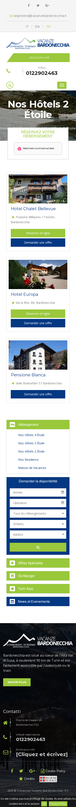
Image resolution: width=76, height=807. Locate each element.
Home (5, 128)
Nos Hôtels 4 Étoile (31, 435)
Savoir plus (17, 682)
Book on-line (40, 57)
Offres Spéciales (30, 562)
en (37, 27)
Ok (44, 804)
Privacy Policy (58, 804)
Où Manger (26, 575)
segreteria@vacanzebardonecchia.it (40, 16)
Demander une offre (38, 242)
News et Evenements (33, 601)
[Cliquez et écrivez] (42, 754)
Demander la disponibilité (38, 481)
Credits (29, 779)
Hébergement (27, 424)
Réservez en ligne (38, 233)
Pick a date (64, 492)
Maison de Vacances (32, 468)
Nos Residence (28, 460)
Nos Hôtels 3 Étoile (31, 443)
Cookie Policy (55, 771)
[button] (38, 148)
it (27, 27)
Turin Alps (25, 588)
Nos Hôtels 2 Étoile (31, 451)
